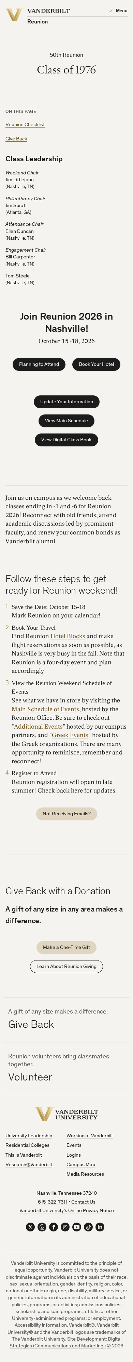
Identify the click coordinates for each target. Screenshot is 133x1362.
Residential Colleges (27, 1145)
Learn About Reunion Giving (66, 966)
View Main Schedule (66, 421)
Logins (73, 1155)
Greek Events (70, 735)
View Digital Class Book (66, 440)
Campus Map (80, 1165)
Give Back (16, 139)
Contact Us (83, 1202)
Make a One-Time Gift (66, 947)
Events (74, 1145)
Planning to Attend (39, 364)
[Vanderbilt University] (66, 1114)
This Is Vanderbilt (23, 1155)
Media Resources (85, 1174)
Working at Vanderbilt (89, 1136)
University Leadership (28, 1136)
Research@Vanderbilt (28, 1165)
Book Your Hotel (96, 364)
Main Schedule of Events (45, 709)
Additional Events (38, 726)
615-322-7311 (53, 1202)
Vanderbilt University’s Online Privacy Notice (66, 1210)
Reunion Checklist (25, 124)
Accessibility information (41, 1325)
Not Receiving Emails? (67, 814)
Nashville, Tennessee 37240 (66, 1193)
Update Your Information (66, 402)
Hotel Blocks (67, 636)
